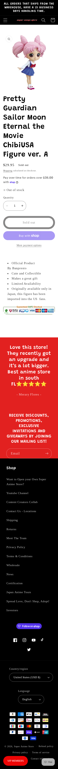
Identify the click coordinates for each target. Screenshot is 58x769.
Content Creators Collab (22, 502)
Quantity (8, 197)
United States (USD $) (27, 677)
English (27, 699)
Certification (14, 583)
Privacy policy (20, 752)
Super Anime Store (24, 746)
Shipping (7, 170)
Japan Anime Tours (18, 592)
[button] (5, 20)
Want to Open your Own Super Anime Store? (26, 482)
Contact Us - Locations (21, 511)
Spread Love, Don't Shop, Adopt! (27, 601)
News (10, 574)
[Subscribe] (46, 453)
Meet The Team (16, 538)
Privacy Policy (15, 547)
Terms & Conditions (19, 556)
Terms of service (41, 752)
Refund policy (46, 746)
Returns (11, 529)
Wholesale (13, 565)
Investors (12, 610)
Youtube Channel (17, 493)
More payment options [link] (29, 245)
